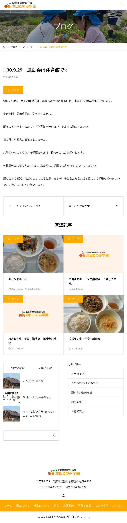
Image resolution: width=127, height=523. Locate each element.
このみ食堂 (101, 505)
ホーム (8, 505)
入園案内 (68, 505)
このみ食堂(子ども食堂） (86, 383)
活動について (42, 505)
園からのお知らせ (81, 392)
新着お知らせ (45, 368)
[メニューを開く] (122, 5)
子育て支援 (77, 411)
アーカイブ (13, 90)
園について (23, 505)
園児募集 (76, 401)
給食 (56, 505)
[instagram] (63, 495)
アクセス (118, 505)
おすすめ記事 (17, 368)
